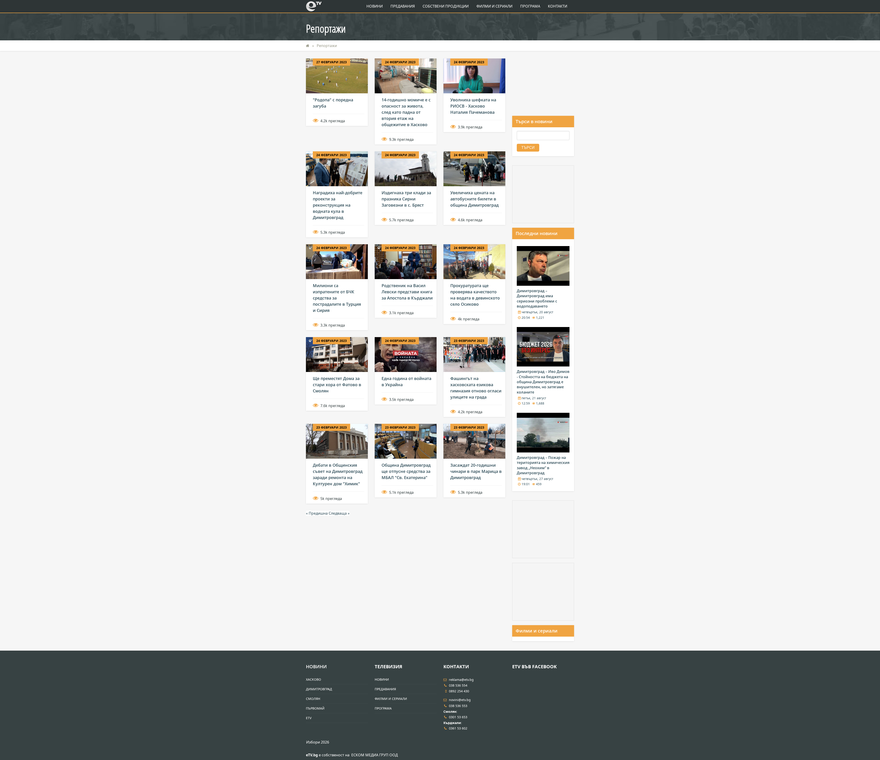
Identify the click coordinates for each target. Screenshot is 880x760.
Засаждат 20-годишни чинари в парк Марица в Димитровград (476, 471)
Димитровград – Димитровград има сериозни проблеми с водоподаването (537, 298)
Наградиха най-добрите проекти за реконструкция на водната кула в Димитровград (337, 205)
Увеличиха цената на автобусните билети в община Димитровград (474, 199)
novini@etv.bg (460, 700)
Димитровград (319, 689)
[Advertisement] (543, 87)
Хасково (313, 679)
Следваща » (339, 513)
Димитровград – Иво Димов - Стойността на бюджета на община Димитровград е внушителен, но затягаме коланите (543, 382)
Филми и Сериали (494, 6)
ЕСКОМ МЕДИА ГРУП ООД (374, 754)
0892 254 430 (459, 691)
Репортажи (327, 45)
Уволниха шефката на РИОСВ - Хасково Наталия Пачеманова (473, 106)
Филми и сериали (537, 631)
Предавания (402, 6)
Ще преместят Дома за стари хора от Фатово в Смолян (337, 385)
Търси (528, 148)
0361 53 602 (458, 728)
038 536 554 (458, 685)
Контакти (557, 6)
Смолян (313, 698)
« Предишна (317, 513)
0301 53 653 (458, 717)
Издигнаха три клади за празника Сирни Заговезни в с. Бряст (406, 199)
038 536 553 (458, 706)
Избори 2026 (317, 742)
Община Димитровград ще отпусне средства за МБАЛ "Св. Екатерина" (406, 471)
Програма (530, 6)
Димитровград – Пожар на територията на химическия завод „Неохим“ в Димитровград (543, 465)
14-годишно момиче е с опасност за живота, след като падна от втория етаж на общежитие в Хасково (406, 112)
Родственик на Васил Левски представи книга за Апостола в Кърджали (407, 292)
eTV (308, 718)
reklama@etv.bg (461, 679)
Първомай (315, 708)
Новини (374, 6)
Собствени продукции (446, 6)
